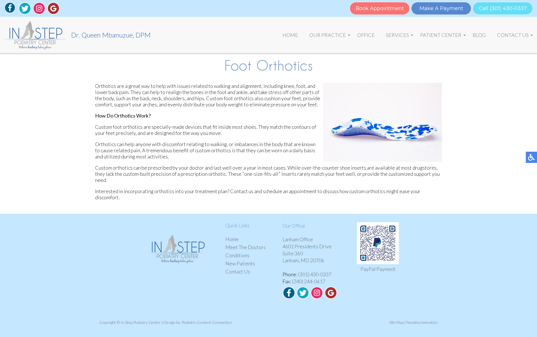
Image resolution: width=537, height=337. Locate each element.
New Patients (240, 263)
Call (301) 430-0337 (503, 8)
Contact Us (513, 35)
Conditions (237, 255)
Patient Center (440, 35)
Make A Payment (441, 8)
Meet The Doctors (245, 247)
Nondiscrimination (422, 322)
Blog (479, 35)
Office (366, 35)
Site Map (396, 322)
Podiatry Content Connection (207, 322)
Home (290, 35)
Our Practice (327, 35)
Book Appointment (380, 8)
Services (397, 35)
